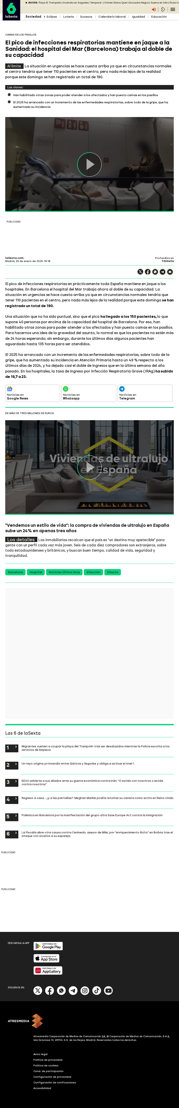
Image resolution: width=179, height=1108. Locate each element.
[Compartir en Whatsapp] (155, 273)
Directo (112, 572)
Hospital (35, 572)
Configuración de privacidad (52, 1076)
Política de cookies (46, 1065)
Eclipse (51, 17)
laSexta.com (14, 258)
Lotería (68, 17)
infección (93, 572)
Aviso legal (40, 1054)
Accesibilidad (42, 1088)
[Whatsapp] (61, 994)
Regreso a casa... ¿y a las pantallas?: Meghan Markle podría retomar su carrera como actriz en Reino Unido (98, 798)
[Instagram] (85, 994)
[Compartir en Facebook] (147, 273)
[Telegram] (73, 994)
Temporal (96, 2)
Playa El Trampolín (50, 2)
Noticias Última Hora (64, 572)
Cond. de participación (48, 1071)
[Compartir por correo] (170, 274)
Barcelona (15, 572)
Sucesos (86, 17)
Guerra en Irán (159, 2)
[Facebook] (49, 994)
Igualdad (138, 17)
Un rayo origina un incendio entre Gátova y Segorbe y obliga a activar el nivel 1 (78, 763)
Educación (159, 17)
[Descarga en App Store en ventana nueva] (46, 962)
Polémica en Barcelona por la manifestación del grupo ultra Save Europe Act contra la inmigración (92, 815)
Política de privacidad (47, 1059)
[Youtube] (108, 994)
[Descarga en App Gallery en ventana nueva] (48, 974)
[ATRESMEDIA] (89, 1021)
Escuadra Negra (139, 2)
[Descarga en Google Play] (48, 949)
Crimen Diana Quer (115, 2)
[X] (140, 273)
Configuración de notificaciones (54, 1082)
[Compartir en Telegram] (162, 274)
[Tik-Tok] (96, 994)
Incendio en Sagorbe (75, 2)
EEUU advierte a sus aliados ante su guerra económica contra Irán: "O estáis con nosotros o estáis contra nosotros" (92, 782)
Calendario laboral (112, 17)
